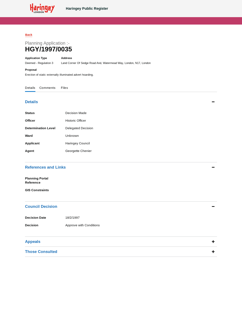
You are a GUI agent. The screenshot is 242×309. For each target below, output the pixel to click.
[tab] (30, 88)
